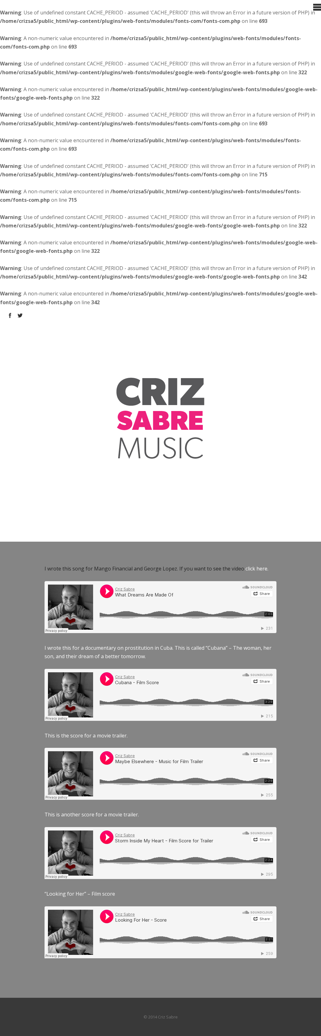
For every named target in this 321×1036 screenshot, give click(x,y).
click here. (256, 568)
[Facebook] (10, 315)
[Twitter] (20, 315)
